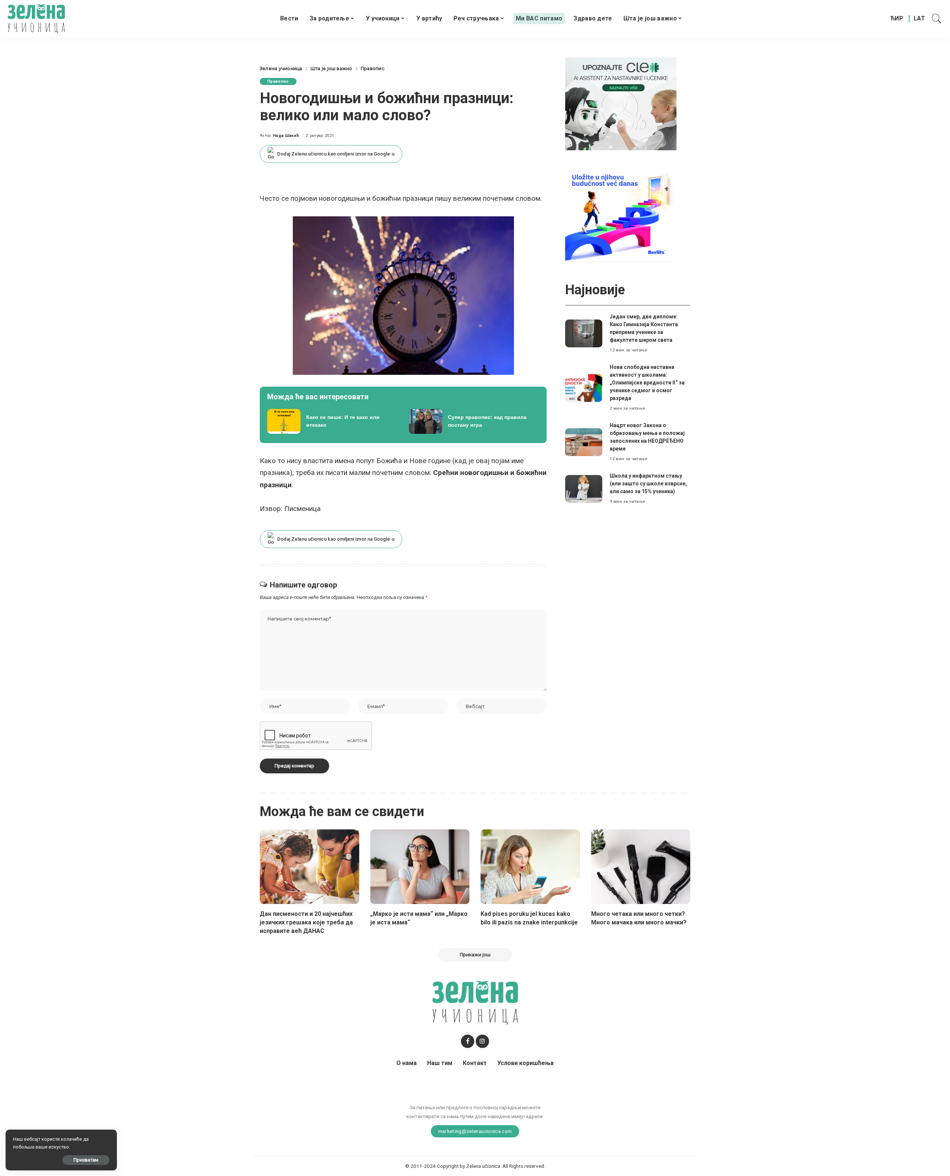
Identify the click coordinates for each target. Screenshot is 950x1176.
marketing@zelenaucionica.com (475, 1131)
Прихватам (85, 1160)
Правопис (278, 81)
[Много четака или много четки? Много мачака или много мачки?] (641, 866)
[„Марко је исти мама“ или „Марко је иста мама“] (420, 866)
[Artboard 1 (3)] (621, 103)
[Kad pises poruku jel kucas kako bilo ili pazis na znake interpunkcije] (530, 866)
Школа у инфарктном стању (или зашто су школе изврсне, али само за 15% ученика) (648, 483)
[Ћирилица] (897, 18)
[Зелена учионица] (36, 18)
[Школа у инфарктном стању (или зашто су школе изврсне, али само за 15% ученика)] (583, 489)
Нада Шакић (286, 136)
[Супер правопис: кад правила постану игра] (474, 421)
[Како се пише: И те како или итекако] (332, 421)
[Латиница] (920, 18)
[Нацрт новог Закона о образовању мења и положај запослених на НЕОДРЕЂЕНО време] (583, 442)
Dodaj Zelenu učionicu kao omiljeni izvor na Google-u (335, 154)
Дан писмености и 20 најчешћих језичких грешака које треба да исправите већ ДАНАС (306, 922)
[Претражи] (937, 18)
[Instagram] (482, 1041)
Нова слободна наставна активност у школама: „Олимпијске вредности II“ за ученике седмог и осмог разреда (647, 382)
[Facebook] (467, 1041)
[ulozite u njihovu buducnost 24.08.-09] (621, 214)
